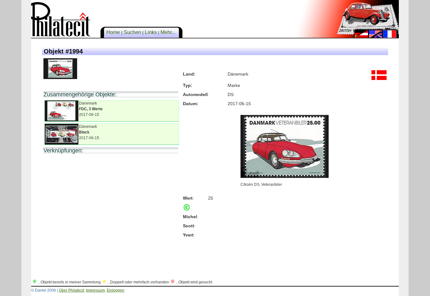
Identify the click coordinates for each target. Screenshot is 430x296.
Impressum (95, 290)
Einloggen (115, 290)
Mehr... (168, 32)
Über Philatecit (71, 290)
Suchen (132, 32)
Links (151, 32)
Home (113, 32)
